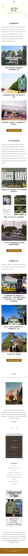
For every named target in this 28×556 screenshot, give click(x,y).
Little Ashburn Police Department (14, 243)
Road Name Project (13, 481)
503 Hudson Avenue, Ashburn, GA (14, 69)
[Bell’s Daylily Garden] (14, 205)
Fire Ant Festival (9, 34)
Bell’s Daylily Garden (14, 217)
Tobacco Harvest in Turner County (14, 190)
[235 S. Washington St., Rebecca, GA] (14, 315)
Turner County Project (14, 10)
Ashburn (14, 466)
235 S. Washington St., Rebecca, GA (14, 328)
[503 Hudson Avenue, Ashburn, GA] (14, 56)
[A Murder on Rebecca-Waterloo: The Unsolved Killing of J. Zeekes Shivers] (14, 284)
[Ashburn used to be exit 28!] (14, 83)
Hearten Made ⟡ (14, 551)
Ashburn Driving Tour (14, 468)
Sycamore (14, 483)
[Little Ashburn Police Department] (14, 231)
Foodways (14, 470)
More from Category (14, 130)
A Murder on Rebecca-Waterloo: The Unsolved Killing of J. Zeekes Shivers (14, 298)
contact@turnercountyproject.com (14, 540)
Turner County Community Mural (14, 123)
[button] (14, 1)
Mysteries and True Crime (14, 474)
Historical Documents (14, 472)
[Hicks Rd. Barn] (14, 342)
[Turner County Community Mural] (14, 110)
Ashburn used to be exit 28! (14, 96)
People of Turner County (14, 477)
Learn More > (14, 421)
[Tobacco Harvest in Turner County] (14, 178)
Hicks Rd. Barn (14, 354)
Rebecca (14, 479)
